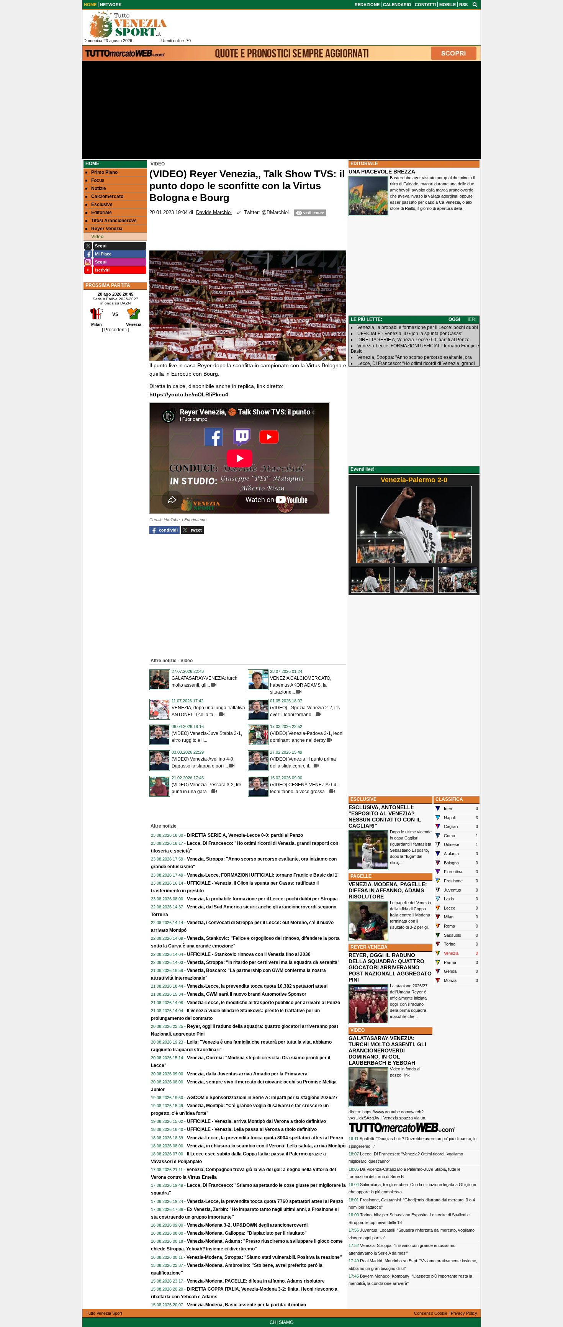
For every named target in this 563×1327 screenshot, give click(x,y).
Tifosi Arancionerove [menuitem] (114, 220)
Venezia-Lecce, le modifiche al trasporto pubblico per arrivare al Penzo (263, 1002)
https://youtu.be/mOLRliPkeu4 (188, 394)
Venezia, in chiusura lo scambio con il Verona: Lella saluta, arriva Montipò (266, 1146)
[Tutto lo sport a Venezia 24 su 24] (134, 24)
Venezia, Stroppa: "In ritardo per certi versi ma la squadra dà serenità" (263, 962)
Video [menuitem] (97, 236)
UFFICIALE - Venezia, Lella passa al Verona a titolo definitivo (252, 1129)
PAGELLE (361, 876)
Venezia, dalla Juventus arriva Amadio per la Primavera (247, 1074)
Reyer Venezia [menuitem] (107, 228)
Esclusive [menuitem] (102, 204)
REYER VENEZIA (369, 947)
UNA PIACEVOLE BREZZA (382, 172)
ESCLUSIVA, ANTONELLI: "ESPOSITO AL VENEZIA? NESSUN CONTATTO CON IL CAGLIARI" (385, 816)
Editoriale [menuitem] (101, 212)
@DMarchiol (275, 212)
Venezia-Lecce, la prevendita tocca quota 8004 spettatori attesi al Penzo (265, 1137)
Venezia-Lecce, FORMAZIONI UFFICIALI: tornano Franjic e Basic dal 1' (263, 875)
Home (92, 163)
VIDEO (357, 1030)
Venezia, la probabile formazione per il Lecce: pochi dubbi (417, 327)
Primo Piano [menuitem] (104, 172)
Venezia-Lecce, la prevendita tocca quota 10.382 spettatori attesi (257, 986)
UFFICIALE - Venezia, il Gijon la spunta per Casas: (409, 333)
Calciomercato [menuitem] (107, 196)
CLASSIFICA (449, 799)
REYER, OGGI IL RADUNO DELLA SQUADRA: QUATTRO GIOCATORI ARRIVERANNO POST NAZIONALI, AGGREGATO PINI (390, 967)
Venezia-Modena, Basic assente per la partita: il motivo (246, 1304)
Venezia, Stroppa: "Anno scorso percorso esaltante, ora (414, 357)
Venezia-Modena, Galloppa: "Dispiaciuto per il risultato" (247, 1233)
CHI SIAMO (281, 1322)
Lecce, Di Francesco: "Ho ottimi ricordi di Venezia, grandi (416, 363)
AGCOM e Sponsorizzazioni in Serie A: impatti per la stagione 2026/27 (262, 1097)
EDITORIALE (364, 163)
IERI (472, 319)
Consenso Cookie (430, 1313)
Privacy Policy (464, 1313)
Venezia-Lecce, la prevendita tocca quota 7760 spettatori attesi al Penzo (265, 1201)
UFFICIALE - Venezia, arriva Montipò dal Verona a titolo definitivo (256, 1121)
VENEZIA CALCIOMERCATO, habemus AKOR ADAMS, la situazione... (300, 685)
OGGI (454, 319)
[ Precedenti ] (115, 329)
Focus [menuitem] (98, 180)
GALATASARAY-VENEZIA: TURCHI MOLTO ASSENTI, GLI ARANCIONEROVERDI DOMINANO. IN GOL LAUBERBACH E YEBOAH (387, 1050)
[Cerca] (475, 4)
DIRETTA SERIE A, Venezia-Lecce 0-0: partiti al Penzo (245, 835)
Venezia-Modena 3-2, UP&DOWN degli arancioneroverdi (247, 1225)
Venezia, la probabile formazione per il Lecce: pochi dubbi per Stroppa (262, 899)
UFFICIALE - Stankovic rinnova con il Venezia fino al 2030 (249, 954)
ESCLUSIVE (363, 799)
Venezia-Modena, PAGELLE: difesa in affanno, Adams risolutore (256, 1281)
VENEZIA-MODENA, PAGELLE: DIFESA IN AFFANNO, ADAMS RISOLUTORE (388, 890)
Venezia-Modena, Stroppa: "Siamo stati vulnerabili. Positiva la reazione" (264, 1257)
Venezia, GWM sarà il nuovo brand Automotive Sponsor (246, 994)
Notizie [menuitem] (98, 188)
